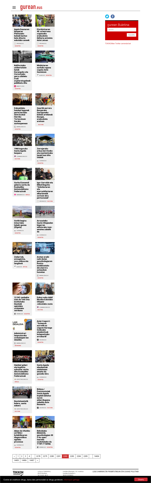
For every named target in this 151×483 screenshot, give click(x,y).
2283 (72, 456)
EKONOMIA (18, 345)
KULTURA (41, 124)
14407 (31, 460)
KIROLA (28, 194)
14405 (16, 460)
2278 (38, 456)
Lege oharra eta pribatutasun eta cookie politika (116, 472)
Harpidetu (131, 35)
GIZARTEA (18, 46)
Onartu (141, 479)
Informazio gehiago (71, 479)
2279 (45, 456)
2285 (86, 456)
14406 (24, 460)
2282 (65, 456)
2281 (59, 456)
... (33, 456)
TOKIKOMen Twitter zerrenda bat (118, 43)
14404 (96, 456)
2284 (79, 456)
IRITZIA (25, 267)
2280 (52, 456)
